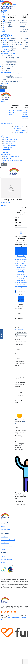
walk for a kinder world (12, 57)
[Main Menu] (0, 167)
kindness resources (6, 35)
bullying (10, 26)
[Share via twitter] (2, 205)
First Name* (18, 308)
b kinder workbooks (12, 39)
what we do (4, 11)
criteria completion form (13, 81)
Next (21, 392)
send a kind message (12, 63)
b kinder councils (11, 61)
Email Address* (19, 318)
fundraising (9, 66)
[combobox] (21, 361)
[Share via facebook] (1, 205)
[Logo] (7, 5)
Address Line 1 (19, 334)
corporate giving (11, 64)
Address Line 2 (19, 339)
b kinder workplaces (12, 59)
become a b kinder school (13, 74)
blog (2, 85)
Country (17, 359)
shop (2, 83)
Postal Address (19, 328)
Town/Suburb (19, 344)
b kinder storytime (12, 49)
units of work (15, 42)
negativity (11, 24)
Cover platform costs (19, 402)
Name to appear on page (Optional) (20, 377)
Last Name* (18, 313)
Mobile (17, 323)
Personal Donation (21, 300)
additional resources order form (12, 78)
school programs (23, 25)
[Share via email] (4, 205)
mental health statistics (10, 21)
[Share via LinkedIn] (5, 205)
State (16, 354)
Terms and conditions (13, 618)
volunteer (6, 153)
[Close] (0, 177)
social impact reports (14, 45)
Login (2, 91)
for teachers (9, 76)
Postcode (17, 349)
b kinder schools (6, 72)
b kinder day (9, 55)
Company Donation (21, 305)
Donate (21, 295)
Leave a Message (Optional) (20, 364)
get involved (4, 53)
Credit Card (21, 395)
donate (8, 68)
